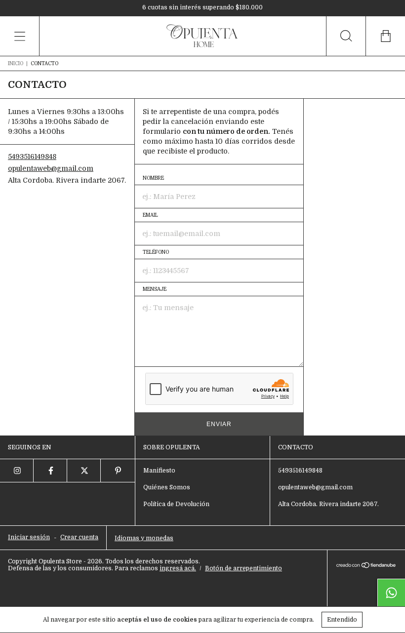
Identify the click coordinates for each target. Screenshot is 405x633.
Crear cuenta (79, 537)
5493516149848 (32, 156)
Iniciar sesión (29, 537)
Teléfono (156, 252)
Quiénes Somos (166, 487)
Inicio (15, 63)
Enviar (219, 424)
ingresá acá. (178, 568)
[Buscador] (345, 36)
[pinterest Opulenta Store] (117, 470)
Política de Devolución (176, 504)
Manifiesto (159, 470)
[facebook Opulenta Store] (50, 470)
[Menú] (20, 36)
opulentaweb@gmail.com (50, 168)
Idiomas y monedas (144, 538)
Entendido (342, 619)
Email (150, 215)
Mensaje (154, 289)
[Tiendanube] (366, 566)
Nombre (153, 178)
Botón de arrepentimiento (243, 568)
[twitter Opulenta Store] (84, 470)
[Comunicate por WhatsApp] (391, 592)
